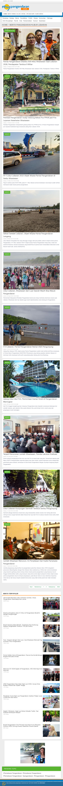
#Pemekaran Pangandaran (12, 773)
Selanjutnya (52, 586)
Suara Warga (39, 14)
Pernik (16, 21)
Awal (31, 586)
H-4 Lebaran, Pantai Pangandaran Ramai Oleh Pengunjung (28, 347)
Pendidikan (23, 18)
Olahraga (49, 18)
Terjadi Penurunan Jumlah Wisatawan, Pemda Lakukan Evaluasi (30, 454)
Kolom (18, 14)
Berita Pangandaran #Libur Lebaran (28, 25)
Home (5, 14)
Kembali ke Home (8, 1)
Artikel (23, 14)
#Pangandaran (39, 776)
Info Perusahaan (8, 21)
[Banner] (32, 753)
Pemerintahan (27, 21)
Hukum (35, 21)
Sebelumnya (37, 586)
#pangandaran (28, 776)
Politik (30, 18)
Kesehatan (42, 21)
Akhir (58, 586)
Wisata (36, 18)
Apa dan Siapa (30, 14)
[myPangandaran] (17, 7)
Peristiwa (5, 18)
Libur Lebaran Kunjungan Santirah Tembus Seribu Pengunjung (30, 508)
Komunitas (42, 18)
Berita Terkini (12, 14)
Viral (20, 21)
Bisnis (17, 18)
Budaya (12, 18)
